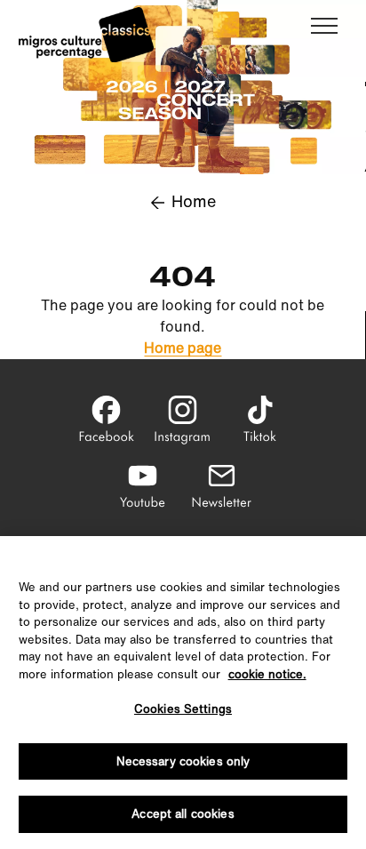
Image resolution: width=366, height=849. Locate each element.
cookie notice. (267, 674)
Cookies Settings (183, 709)
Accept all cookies (182, 813)
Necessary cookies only (183, 761)
